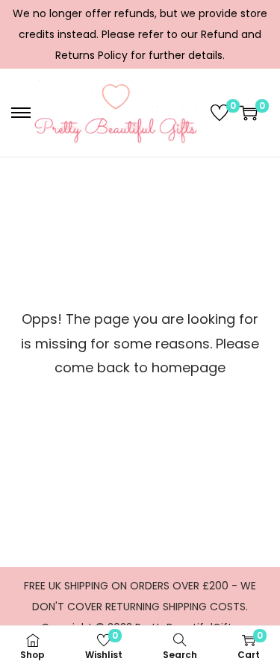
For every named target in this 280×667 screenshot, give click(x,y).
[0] (219, 113)
